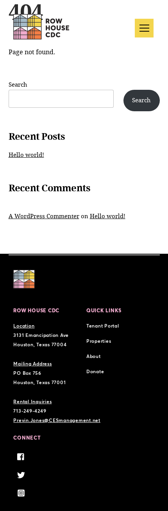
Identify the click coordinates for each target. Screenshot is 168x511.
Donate (95, 371)
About (93, 356)
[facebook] (21, 456)
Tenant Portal (102, 326)
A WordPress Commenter (44, 216)
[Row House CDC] (41, 26)
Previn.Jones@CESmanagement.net (56, 420)
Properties (98, 341)
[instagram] (21, 492)
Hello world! (26, 154)
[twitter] (21, 474)
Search (18, 84)
